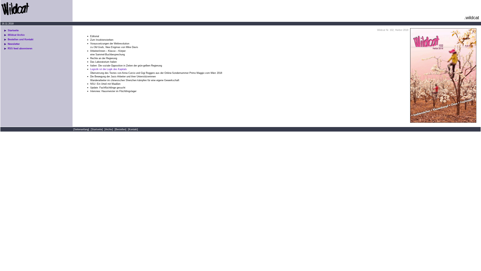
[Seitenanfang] (81, 129)
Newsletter (14, 44)
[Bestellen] (120, 129)
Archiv (16, 34)
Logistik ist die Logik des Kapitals (108, 69)
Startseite (13, 30)
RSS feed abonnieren (20, 48)
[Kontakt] (133, 129)
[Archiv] (108, 129)
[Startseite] (97, 129)
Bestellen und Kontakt (20, 39)
